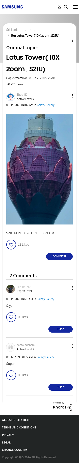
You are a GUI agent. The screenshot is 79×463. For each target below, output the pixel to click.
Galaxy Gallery (45, 105)
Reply (61, 329)
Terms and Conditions (19, 427)
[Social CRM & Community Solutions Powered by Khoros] (62, 406)
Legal (6, 442)
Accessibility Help (16, 420)
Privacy (8, 435)
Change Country (15, 450)
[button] (65, 96)
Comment (59, 256)
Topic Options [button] (65, 40)
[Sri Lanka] (12, 7)
